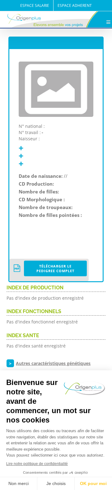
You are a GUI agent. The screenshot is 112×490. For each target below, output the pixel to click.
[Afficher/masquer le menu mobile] (108, 22)
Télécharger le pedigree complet (55, 268)
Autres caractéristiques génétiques (53, 363)
